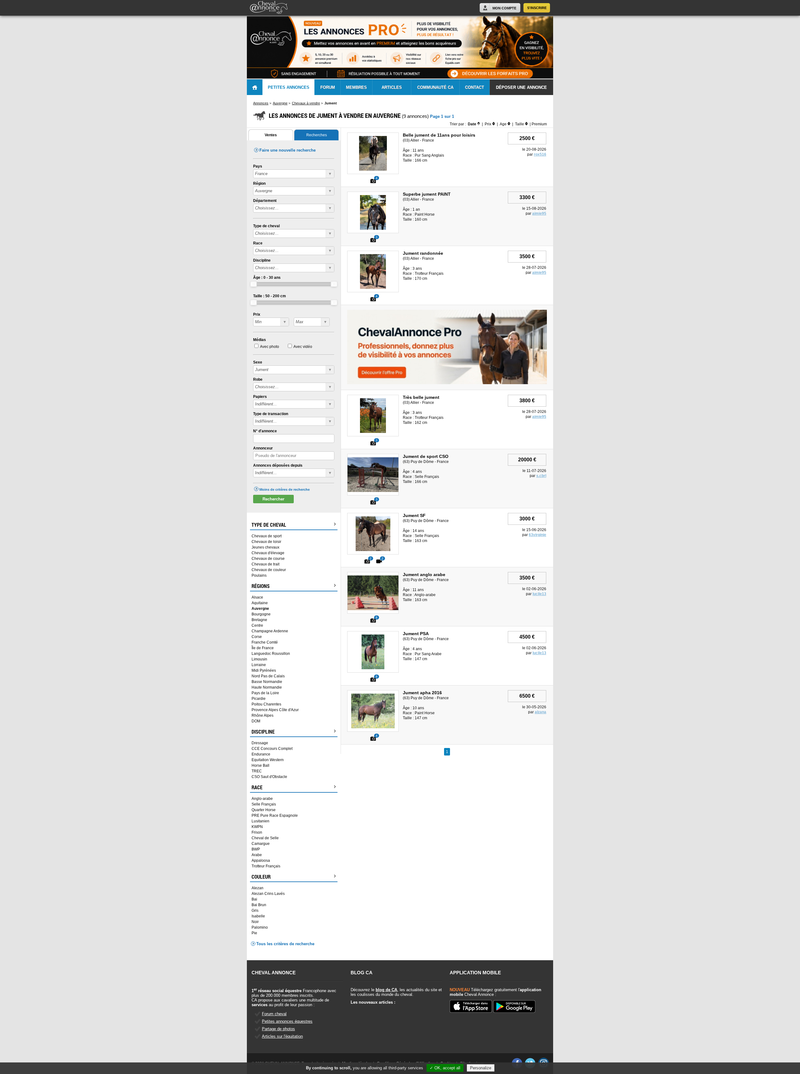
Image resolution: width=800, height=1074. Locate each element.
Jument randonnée (423, 253)
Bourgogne (261, 614)
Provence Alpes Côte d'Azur (275, 710)
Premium (539, 124)
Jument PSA (416, 633)
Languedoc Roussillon (271, 653)
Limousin (259, 659)
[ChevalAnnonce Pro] (447, 383)
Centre (257, 625)
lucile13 (539, 594)
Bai (254, 899)
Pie (254, 933)
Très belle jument (421, 397)
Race (257, 243)
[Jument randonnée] (373, 287)
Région (259, 183)
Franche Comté (265, 642)
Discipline (262, 260)
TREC (257, 771)
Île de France (263, 648)
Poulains (259, 575)
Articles (392, 87)
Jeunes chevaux (265, 547)
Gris (255, 910)
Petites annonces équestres (287, 1021)
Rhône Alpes (262, 715)
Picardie (259, 698)
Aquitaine (260, 603)
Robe (257, 379)
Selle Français (264, 804)
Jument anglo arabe (424, 574)
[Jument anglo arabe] (374, 609)
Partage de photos (278, 1028)
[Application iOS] (471, 1007)
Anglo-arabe (262, 798)
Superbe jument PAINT (427, 194)
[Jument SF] (373, 550)
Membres (356, 87)
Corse (257, 637)
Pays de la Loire (265, 693)
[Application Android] (514, 1007)
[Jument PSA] (373, 668)
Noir (255, 922)
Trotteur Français (266, 866)
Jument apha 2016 (422, 692)
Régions (261, 586)
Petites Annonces (288, 87)
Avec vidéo (302, 346)
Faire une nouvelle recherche (287, 150)
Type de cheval (266, 226)
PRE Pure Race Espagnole (275, 815)
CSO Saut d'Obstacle (269, 777)
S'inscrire (537, 8)
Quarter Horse (264, 810)
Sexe (257, 362)
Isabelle (258, 916)
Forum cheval (274, 1013)
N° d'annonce (265, 431)
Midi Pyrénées (264, 670)
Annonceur (263, 448)
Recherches (316, 135)
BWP (256, 849)
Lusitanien (260, 821)
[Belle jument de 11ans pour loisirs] (373, 169)
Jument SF (414, 515)
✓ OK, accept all (445, 1068)
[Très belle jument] (373, 431)
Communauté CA (435, 87)
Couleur (261, 877)
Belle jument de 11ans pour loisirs (439, 135)
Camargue (261, 843)
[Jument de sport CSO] (380, 491)
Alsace (257, 597)
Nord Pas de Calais (268, 676)
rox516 (540, 154)
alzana (540, 712)
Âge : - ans (267, 277)
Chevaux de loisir (266, 542)
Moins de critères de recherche (284, 489)
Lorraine (259, 665)
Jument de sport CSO (425, 456)
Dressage (260, 743)
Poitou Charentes (266, 704)
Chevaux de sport (267, 536)
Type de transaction (270, 414)
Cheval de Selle (265, 838)
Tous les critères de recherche (285, 943)
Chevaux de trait (265, 564)
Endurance (261, 754)
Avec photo (269, 346)
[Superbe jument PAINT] (373, 228)
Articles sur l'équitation (282, 1036)
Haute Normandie (267, 687)
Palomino (260, 927)
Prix (256, 314)
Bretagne (259, 620)
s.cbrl (541, 476)
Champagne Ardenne (270, 631)
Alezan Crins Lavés (268, 893)
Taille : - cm (269, 296)
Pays (257, 166)
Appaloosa (261, 860)
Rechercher (273, 499)
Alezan (257, 888)
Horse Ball (260, 765)
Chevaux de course (268, 558)
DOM (256, 721)
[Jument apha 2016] (373, 727)
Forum (327, 87)
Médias (259, 340)
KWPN (257, 827)
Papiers (260, 396)
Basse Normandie (267, 682)
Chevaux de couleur (269, 570)
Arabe (257, 855)
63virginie (537, 535)
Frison (257, 832)
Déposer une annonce (521, 87)
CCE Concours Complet (272, 748)
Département (265, 200)
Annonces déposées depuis (277, 465)
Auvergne (260, 608)
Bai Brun (259, 905)
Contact (474, 87)
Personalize (480, 1068)
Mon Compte (504, 8)
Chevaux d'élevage (268, 553)
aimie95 (539, 213)
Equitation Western (268, 760)
